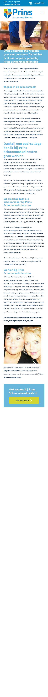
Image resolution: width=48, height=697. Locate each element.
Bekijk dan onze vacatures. (12, 371)
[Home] (18, 13)
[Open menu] (42, 13)
